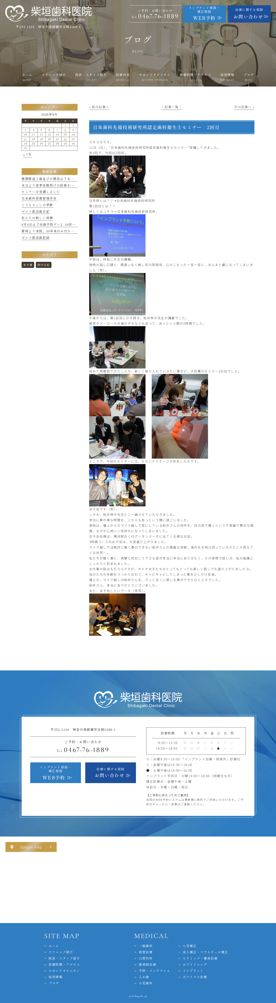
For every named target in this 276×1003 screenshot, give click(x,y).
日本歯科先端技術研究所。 (138, 211)
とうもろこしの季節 (37, 205)
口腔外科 (146, 958)
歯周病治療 (147, 964)
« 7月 (27, 154)
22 (65, 139)
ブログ (54, 983)
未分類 (27, 265)
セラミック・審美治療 (200, 958)
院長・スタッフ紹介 (64, 958)
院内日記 (43, 265)
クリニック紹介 (61, 952)
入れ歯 (144, 977)
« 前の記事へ (99, 107)
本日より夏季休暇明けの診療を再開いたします (58, 185)
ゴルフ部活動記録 (36, 237)
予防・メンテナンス (154, 970)
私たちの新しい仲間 (37, 218)
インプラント (193, 970)
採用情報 (56, 977)
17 (25, 139)
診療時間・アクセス (64, 964)
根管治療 (146, 952)
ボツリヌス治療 (195, 977)
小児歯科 (146, 983)
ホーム (54, 946)
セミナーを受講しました (41, 191)
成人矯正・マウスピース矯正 (205, 952)
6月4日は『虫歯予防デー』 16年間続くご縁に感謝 (61, 224)
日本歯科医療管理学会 (39, 198)
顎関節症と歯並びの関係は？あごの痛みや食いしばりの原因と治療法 (76, 178)
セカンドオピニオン (64, 970)
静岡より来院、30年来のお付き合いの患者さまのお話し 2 (67, 231)
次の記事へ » (244, 107)
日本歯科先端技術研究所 (136, 200)
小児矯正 (190, 946)
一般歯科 (146, 946)
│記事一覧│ (171, 107)
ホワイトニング (195, 964)
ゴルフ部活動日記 (36, 211)
